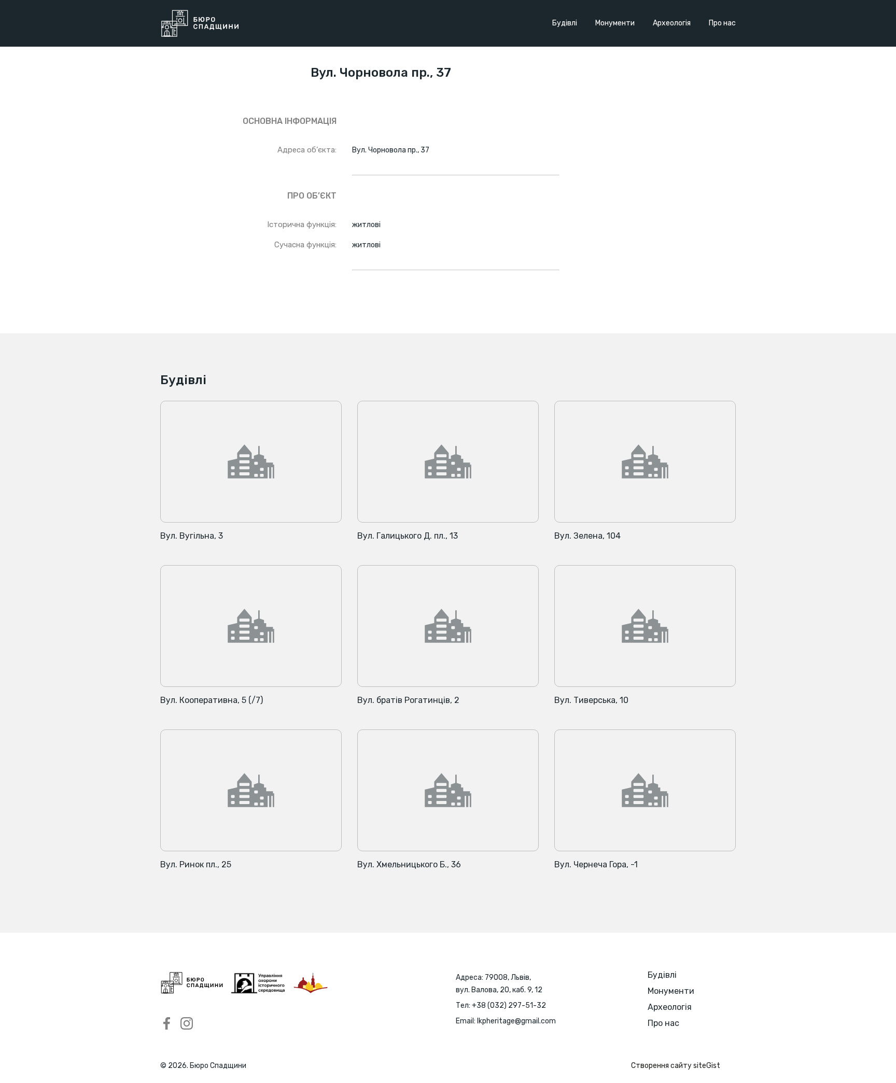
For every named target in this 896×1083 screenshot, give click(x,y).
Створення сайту (675, 1065)
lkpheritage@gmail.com (516, 1021)
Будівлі (564, 23)
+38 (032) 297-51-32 (509, 1005)
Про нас (722, 23)
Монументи (615, 23)
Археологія (672, 23)
